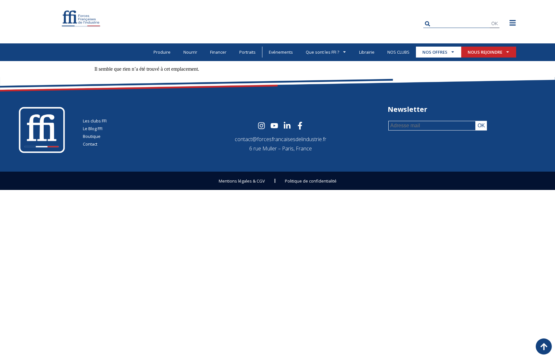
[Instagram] (261, 126)
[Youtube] (274, 126)
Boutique (92, 136)
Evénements (281, 52)
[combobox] (456, 23)
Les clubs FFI (95, 121)
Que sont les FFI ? (322, 52)
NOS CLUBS (398, 52)
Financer (218, 52)
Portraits (247, 52)
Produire (162, 52)
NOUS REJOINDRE (485, 52)
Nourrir (190, 52)
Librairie (366, 52)
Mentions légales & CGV (242, 181)
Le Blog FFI (92, 128)
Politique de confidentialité (311, 181)
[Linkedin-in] (287, 126)
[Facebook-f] (300, 126)
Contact (90, 144)
